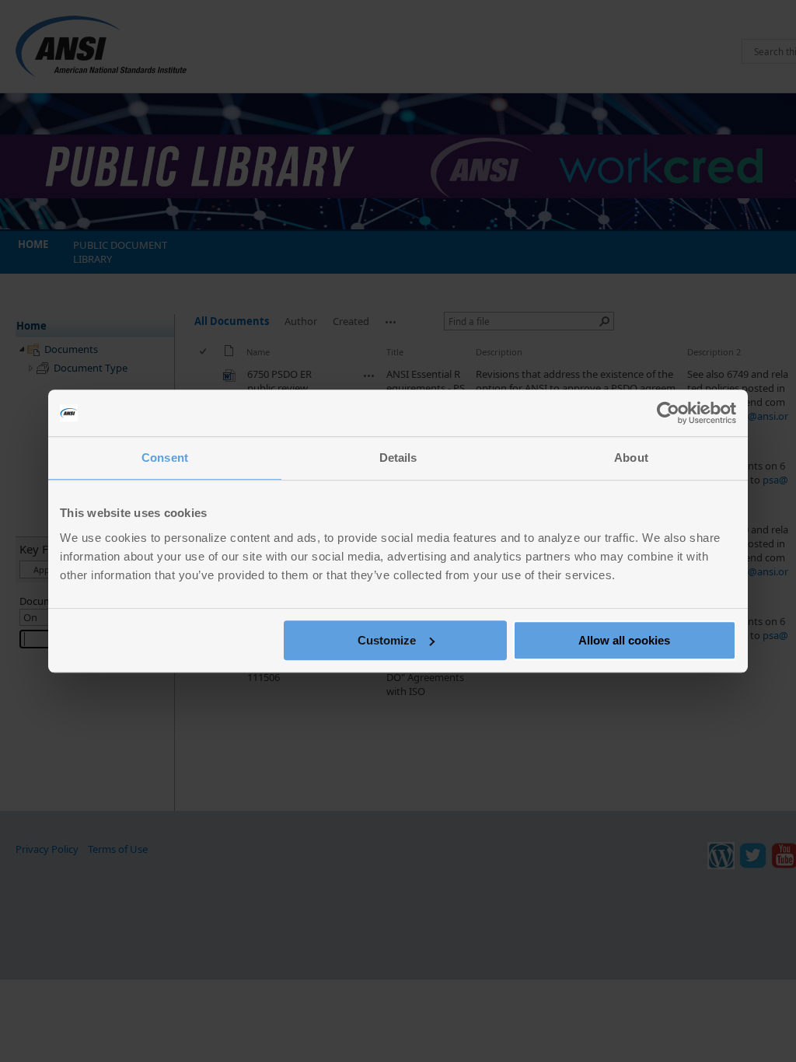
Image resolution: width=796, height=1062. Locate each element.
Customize (387, 640)
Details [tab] (398, 457)
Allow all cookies (624, 640)
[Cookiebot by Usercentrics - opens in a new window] (668, 412)
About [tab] (631, 457)
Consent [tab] (164, 457)
